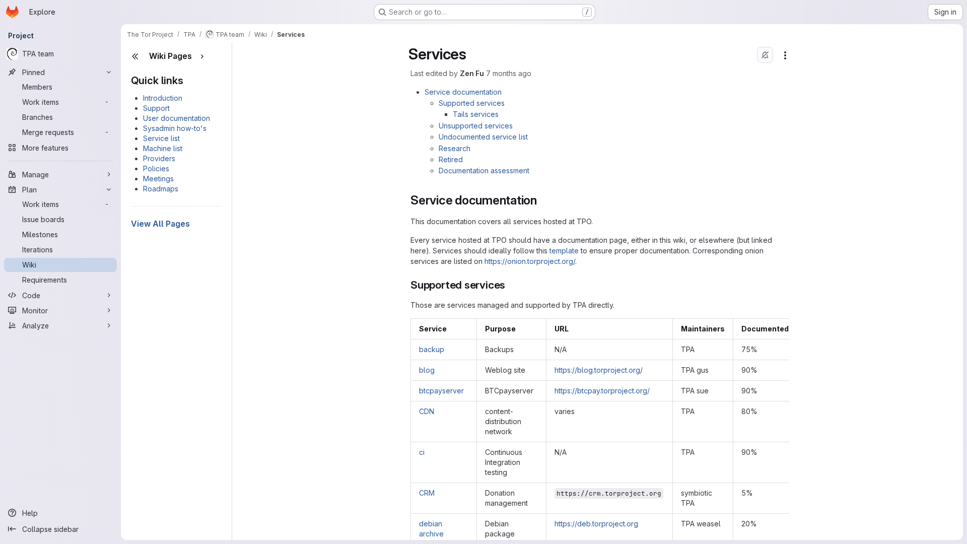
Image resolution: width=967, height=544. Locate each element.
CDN (426, 411)
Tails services (476, 114)
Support (156, 108)
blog (427, 370)
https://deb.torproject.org (596, 523)
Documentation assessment (484, 170)
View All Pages (160, 224)
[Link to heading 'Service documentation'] (543, 200)
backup (431, 349)
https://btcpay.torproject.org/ (602, 390)
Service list (161, 138)
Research (454, 148)
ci (422, 452)
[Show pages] (202, 56)
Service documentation (463, 92)
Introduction (162, 98)
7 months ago (508, 73)
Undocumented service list (483, 136)
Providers (159, 158)
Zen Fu (472, 73)
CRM (427, 493)
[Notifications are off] (765, 55)
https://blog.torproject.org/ (599, 370)
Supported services (472, 103)
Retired (451, 159)
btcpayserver (441, 390)
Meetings (158, 178)
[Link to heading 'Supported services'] (511, 285)
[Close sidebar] (135, 56)
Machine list (162, 148)
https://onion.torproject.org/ (530, 261)
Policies (156, 168)
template (564, 250)
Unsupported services (476, 125)
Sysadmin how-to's (174, 128)
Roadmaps (160, 188)
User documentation (176, 118)
